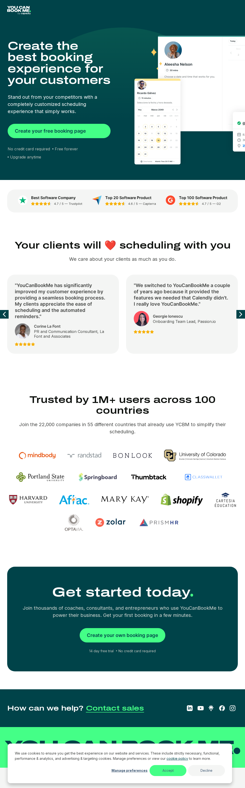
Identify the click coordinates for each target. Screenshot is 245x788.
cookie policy (177, 758)
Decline (206, 770)
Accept (168, 770)
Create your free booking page (50, 131)
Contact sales (115, 708)
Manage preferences (129, 770)
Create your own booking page (122, 635)
